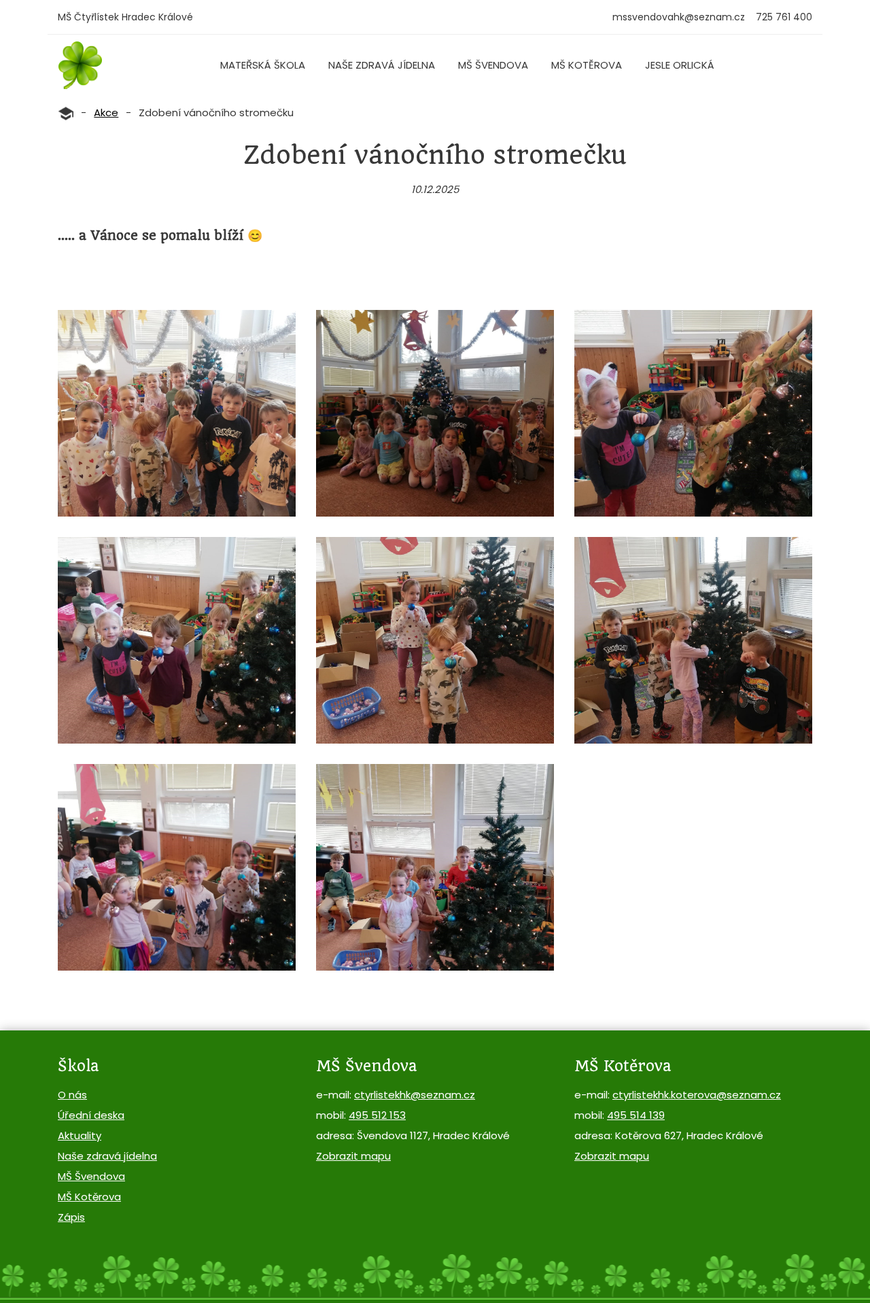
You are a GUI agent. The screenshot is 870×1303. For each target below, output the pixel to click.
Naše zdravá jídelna (381, 65)
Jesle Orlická (679, 65)
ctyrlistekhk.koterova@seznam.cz (696, 1095)
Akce (106, 112)
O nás (72, 1095)
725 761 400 (784, 17)
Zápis (71, 1217)
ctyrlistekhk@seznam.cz (414, 1095)
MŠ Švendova (493, 65)
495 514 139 (636, 1115)
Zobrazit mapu (353, 1156)
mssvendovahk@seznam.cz (678, 17)
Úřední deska (91, 1115)
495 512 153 (377, 1115)
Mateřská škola (262, 65)
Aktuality (79, 1135)
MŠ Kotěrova (586, 65)
